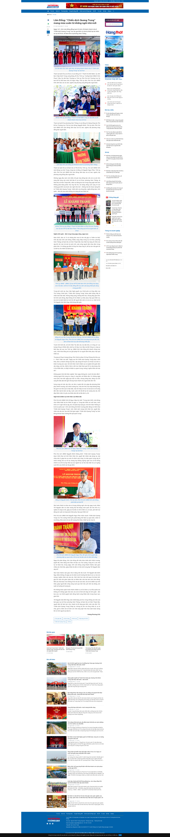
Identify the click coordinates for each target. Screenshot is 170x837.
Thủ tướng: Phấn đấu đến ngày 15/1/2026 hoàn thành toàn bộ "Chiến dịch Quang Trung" (93, 649)
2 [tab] (115, 225)
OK (120, 835)
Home (50, 14)
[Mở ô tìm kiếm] (113, 11)
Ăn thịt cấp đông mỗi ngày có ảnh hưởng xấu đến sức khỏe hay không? (114, 115)
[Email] (52, 823)
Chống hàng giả (114, 197)
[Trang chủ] (48, 11)
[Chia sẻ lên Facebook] (48, 20)
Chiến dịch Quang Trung (60, 621)
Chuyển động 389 (73, 11)
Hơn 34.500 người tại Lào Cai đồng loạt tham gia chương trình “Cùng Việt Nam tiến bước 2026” (114, 127)
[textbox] (114, 24)
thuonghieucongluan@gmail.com (76, 822)
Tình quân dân (58, 618)
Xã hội (104, 11)
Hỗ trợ (69, 621)
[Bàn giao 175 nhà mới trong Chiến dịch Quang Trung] (75, 640)
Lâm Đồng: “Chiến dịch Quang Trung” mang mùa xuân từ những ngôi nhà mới (75, 21)
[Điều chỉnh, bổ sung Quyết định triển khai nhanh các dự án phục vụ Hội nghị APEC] (57, 772)
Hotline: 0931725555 (103, 1)
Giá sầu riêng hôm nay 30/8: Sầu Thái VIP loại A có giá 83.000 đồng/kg (114, 145)
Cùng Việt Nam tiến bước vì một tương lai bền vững (81, 707)
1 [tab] (113, 225)
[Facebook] (47, 823)
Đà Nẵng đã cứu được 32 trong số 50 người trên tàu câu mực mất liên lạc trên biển (114, 189)
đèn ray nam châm (113, 263)
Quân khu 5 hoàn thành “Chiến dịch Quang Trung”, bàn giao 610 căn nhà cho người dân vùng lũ (55, 649)
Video (107, 65)
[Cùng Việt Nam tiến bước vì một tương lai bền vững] (57, 713)
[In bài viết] (48, 23)
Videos (109, 11)
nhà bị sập (74, 618)
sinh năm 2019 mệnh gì (114, 259)
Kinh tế (58, 11)
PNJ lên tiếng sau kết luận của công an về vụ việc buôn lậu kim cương (114, 235)
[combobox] (114, 24)
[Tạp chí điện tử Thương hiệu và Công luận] (54, 819)
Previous (107, 225)
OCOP (94, 11)
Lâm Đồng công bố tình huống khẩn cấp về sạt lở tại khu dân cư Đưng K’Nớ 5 (114, 183)
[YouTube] (50, 823)
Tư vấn (99, 11)
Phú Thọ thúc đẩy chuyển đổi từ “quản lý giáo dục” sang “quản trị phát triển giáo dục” (114, 133)
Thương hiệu (64, 11)
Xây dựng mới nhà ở (84, 618)
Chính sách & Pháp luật (85, 11)
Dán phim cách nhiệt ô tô (111, 265)
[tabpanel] (114, 212)
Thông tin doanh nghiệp (112, 231)
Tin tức (52, 11)
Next (121, 225)
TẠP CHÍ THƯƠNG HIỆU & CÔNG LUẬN (84, 833)
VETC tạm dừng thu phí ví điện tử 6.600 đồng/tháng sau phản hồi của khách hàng (114, 247)
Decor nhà (108, 268)
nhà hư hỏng (67, 618)
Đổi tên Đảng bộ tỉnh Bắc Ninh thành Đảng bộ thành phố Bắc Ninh (113, 165)
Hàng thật (96, 1)
